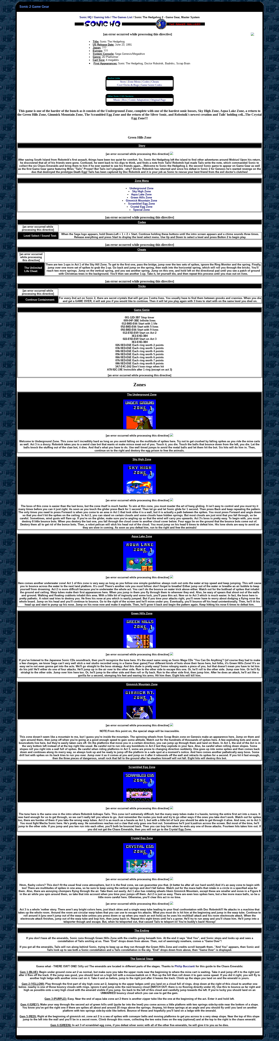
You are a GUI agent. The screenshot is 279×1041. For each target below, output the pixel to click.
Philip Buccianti (185, 966)
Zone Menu (134, 81)
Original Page (158, 99)
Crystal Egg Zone (141, 206)
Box (124, 99)
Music (116, 99)
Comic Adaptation (139, 99)
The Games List (122, 17)
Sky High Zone (141, 191)
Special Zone (141, 209)
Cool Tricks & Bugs (128, 84)
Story (123, 81)
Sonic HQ (85, 17)
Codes (146, 81)
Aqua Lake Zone (141, 194)
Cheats (155, 81)
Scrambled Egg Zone (141, 203)
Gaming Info (102, 17)
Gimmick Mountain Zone (141, 200)
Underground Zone (141, 188)
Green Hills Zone (141, 197)
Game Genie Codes (151, 84)
